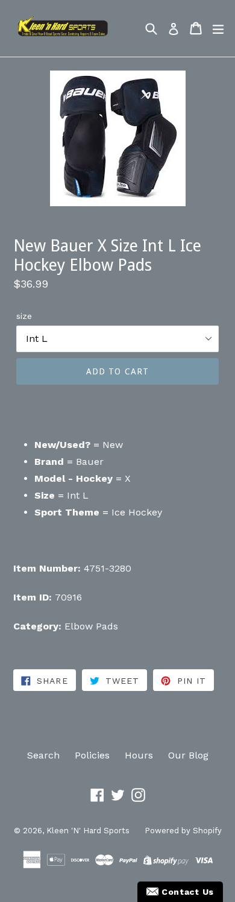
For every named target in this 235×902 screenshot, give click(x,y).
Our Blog (188, 755)
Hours (139, 755)
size (24, 316)
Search (43, 755)
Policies (92, 755)
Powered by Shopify (183, 830)
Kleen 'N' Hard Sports (88, 830)
